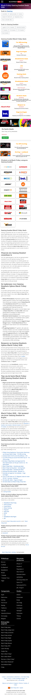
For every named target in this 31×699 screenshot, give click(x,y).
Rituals (3, 572)
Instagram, (16, 683)
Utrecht (19, 618)
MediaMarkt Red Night (10, 516)
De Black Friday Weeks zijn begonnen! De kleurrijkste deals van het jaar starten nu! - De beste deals (15, 462)
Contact (4, 677)
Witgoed (3, 618)
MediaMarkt (4, 570)
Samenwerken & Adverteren (13, 677)
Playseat (6, 510)
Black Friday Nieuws (6, 643)
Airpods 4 (19, 566)
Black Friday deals (6, 627)
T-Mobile (3, 575)
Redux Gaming (8, 508)
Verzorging (4, 616)
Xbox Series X (20, 572)
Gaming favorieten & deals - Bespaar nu (13, 471)
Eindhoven (19, 605)
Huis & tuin (4, 602)
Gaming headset (7, 491)
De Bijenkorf (4, 567)
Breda (18, 600)
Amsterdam (20, 597)
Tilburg (19, 616)
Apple (2, 594)
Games (20, 14)
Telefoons (4, 608)
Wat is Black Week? (6, 656)
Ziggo (2, 580)
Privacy (9, 678)
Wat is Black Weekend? (7, 662)
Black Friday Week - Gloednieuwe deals (13, 466)
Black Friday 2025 (5, 646)
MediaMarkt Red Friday (10, 503)
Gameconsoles (13, 14)
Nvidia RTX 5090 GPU (7, 17)
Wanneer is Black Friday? (7, 659)
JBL (5, 518)
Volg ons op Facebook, (7, 683)
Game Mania (7, 506)
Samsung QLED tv (21, 585)
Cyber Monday (5, 648)
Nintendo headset (21, 27)
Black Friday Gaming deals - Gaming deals (14, 468)
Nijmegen (19, 610)
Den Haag (19, 602)
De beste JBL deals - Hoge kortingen (12, 480)
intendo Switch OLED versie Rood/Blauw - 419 (15, 456)
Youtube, (25, 683)
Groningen (19, 608)
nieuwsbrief (5, 533)
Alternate (6, 511)
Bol (5, 515)
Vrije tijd (3, 610)
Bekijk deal (5, 137)
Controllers (4, 14)
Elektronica (4, 597)
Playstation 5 (20, 569)
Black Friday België (6, 638)
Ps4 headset (13, 30)
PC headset (5, 30)
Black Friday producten (7, 632)
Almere (18, 594)
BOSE (5, 513)
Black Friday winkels (6, 635)
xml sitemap (21, 680)
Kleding (3, 605)
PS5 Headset (21, 30)
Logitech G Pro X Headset (8, 27)
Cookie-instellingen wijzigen (18, 678)
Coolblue (3, 564)
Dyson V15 (19, 582)
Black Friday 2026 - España (16, 687)
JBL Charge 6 (20, 587)
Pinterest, (21, 683)
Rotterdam (19, 613)
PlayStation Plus (18, 17)
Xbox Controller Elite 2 (7, 19)
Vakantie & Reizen (6, 613)
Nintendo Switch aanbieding (21, 576)
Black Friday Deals (6, 552)
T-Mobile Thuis (5, 578)
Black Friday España (6, 640)
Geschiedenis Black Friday (6, 666)
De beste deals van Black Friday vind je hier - (15, 482)
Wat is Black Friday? (6, 654)
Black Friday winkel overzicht (13, 521)
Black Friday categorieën (7, 630)
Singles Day (4, 651)
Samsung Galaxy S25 (22, 580)
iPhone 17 (19, 564)
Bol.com (3, 562)
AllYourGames (8, 504)
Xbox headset (5, 33)
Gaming (9, 11)
